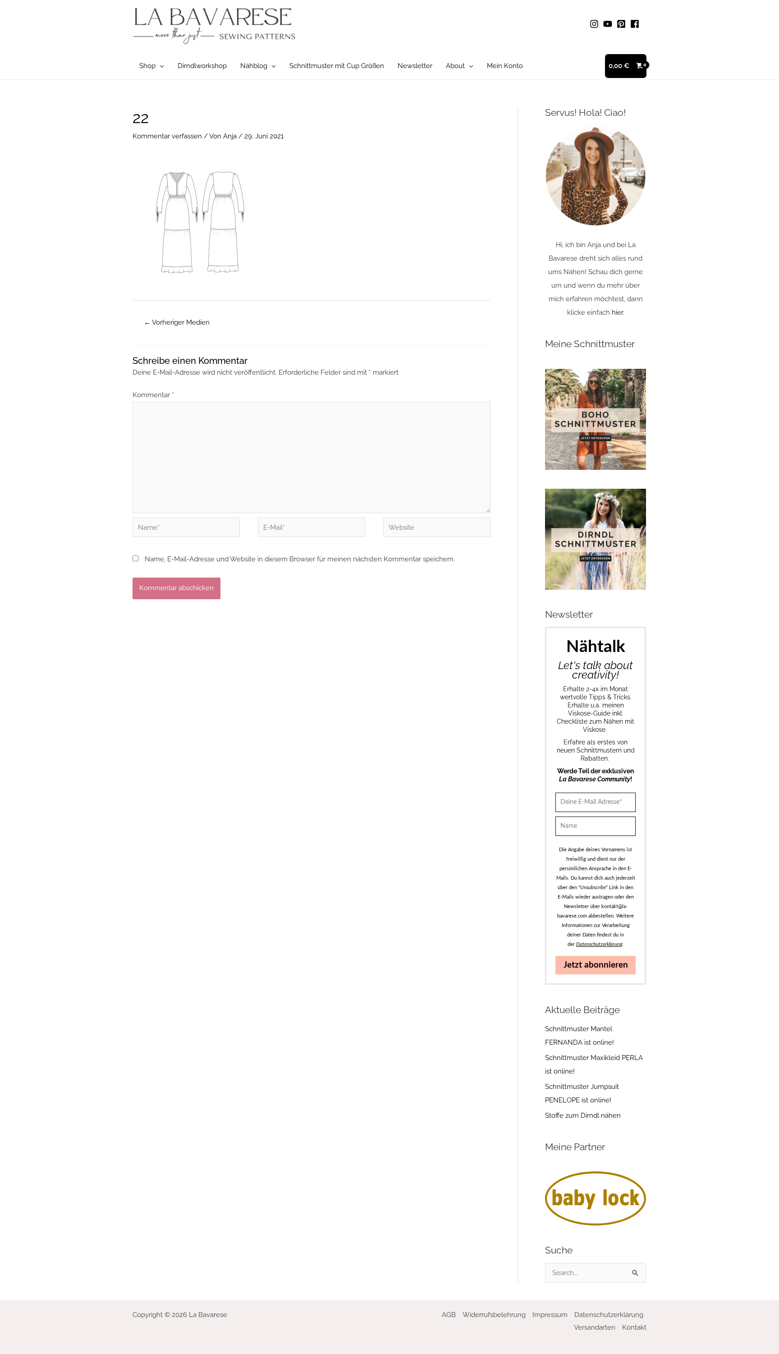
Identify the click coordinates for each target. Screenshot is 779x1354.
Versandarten (594, 1327)
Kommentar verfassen (167, 136)
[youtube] (609, 23)
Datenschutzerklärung (608, 1315)
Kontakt (634, 1327)
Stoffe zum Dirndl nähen (583, 1115)
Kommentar (153, 395)
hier (617, 312)
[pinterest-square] (622, 23)
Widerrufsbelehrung (494, 1315)
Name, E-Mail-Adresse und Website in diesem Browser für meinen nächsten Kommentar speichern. (300, 559)
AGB (449, 1315)
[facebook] (636, 23)
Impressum (550, 1315)
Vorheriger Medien (177, 322)
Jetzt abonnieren (596, 965)
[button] (160, 65)
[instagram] (595, 23)
